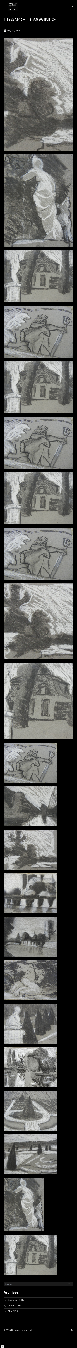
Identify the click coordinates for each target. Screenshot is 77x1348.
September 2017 (16, 1300)
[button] (72, 6)
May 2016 (13, 1311)
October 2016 (14, 1305)
